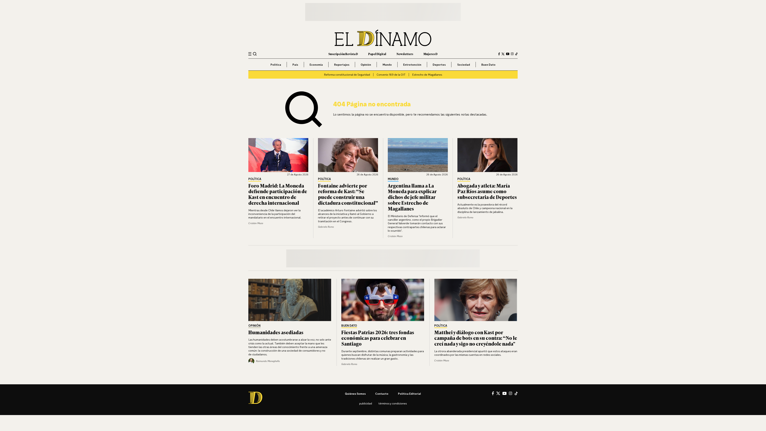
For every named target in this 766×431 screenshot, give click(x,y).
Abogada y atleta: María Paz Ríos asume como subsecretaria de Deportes (487, 191)
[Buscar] (255, 54)
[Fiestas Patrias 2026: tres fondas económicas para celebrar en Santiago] (383, 300)
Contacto (381, 393)
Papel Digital (377, 54)
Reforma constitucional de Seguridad (347, 74)
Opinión (366, 64)
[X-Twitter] (502, 54)
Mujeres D (430, 54)
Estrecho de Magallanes (427, 74)
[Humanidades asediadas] (290, 300)
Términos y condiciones (392, 403)
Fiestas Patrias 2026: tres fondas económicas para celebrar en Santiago (377, 338)
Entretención (412, 64)
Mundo (387, 64)
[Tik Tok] (516, 393)
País (295, 64)
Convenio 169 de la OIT (391, 74)
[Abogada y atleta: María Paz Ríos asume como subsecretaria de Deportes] (487, 155)
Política (275, 64)
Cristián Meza (255, 223)
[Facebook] (499, 53)
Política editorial (409, 393)
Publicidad (365, 403)
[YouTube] (507, 54)
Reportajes (341, 64)
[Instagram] (512, 53)
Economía (316, 64)
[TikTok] (516, 53)
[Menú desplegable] (249, 54)
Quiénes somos (355, 393)
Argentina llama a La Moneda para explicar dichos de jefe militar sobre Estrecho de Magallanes (412, 197)
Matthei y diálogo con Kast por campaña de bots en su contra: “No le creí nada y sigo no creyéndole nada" (475, 338)
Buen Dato (488, 64)
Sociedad (463, 64)
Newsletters (405, 54)
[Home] (383, 38)
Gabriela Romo (326, 226)
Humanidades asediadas (275, 332)
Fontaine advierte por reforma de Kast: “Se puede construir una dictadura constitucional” (348, 194)
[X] (498, 393)
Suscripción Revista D (343, 54)
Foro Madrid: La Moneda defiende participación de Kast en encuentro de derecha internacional (277, 194)
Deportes (439, 64)
